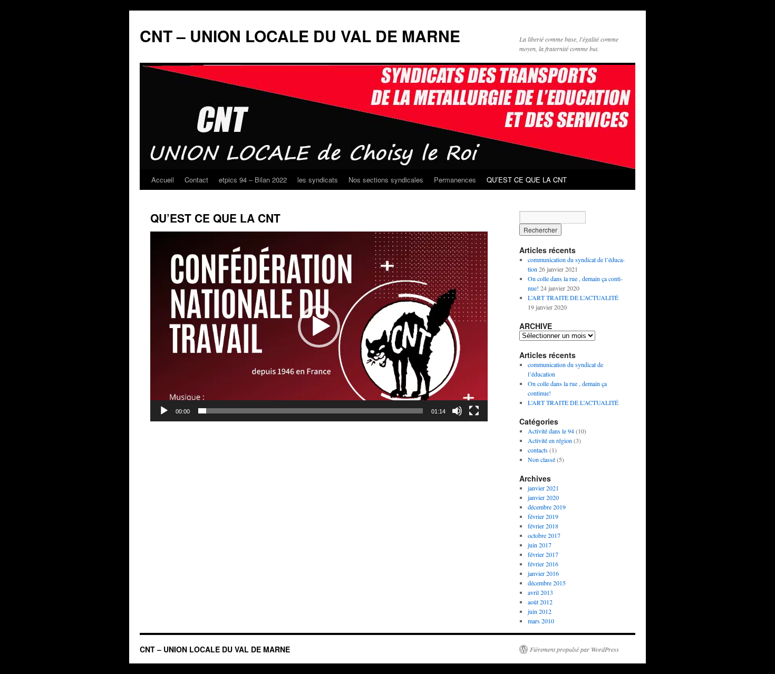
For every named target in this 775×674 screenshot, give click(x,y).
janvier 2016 (543, 573)
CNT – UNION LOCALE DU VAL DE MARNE (300, 35)
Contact (196, 180)
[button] (319, 326)
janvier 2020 (543, 497)
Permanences (455, 180)
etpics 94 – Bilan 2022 (253, 180)
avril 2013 (540, 592)
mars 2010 (541, 621)
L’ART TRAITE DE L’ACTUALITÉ (573, 297)
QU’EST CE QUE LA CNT (527, 180)
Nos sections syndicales (385, 180)
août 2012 (540, 602)
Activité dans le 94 (551, 431)
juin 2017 (539, 545)
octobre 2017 (544, 535)
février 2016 (543, 564)
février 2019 (543, 516)
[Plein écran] (474, 411)
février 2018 (543, 526)
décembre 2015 (547, 583)
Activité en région (550, 440)
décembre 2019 (547, 507)
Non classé (541, 459)
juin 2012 (539, 611)
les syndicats (317, 180)
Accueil (162, 180)
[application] (319, 326)
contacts (538, 450)
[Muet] (457, 411)
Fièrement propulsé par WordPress (574, 649)
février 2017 (543, 554)
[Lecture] (164, 411)
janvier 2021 (543, 488)
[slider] (310, 410)
